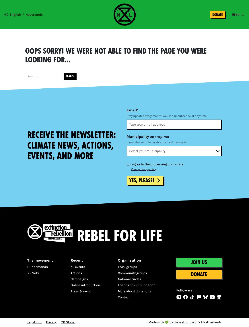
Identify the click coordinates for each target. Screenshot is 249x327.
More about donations (134, 291)
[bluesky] (205, 297)
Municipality (148, 137)
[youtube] (212, 297)
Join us (199, 262)
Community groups (132, 273)
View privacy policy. (143, 169)
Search (70, 76)
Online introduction (85, 285)
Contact (124, 297)
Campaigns (79, 279)
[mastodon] (199, 297)
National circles (129, 279)
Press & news (81, 291)
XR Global (68, 322)
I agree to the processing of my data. (157, 164)
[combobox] (174, 151)
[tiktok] (192, 297)
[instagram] (178, 297)
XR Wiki (33, 273)
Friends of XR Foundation (136, 285)
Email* (132, 110)
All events (78, 267)
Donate (217, 15)
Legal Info (34, 322)
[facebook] (185, 297)
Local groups (127, 267)
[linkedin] (219, 297)
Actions (76, 273)
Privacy (51, 322)
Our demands (37, 267)
